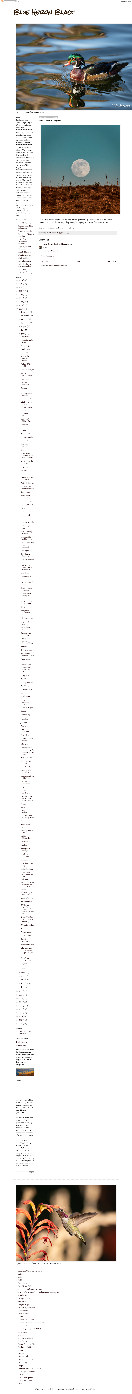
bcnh (22, 512)
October (24, 319)
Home (78, 261)
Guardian (22, 1301)
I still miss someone (25, 383)
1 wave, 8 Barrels (27, 505)
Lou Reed (24, 845)
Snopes (21, 1365)
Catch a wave (26, 349)
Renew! (23, 726)
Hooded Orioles (27, 441)
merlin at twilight (27, 370)
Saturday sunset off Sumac (26, 771)
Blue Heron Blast (43, 12)
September (25, 323)
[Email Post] (67, 233)
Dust (22, 787)
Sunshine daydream (25, 792)
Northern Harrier (27, 944)
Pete (22, 821)
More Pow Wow (27, 767)
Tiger (23, 607)
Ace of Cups (25, 346)
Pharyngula (22, 1332)
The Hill (21, 1374)
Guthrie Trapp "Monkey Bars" (27, 816)
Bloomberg (22, 1283)
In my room (25, 474)
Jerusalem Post (23, 1310)
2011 (21, 1013)
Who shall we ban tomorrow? (27, 487)
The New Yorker (25, 1380)
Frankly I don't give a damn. (26, 602)
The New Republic (25, 1377)
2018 (21, 309)
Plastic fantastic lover (26, 231)
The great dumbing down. (25, 702)
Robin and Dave (27, 434)
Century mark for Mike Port (27, 777)
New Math (25, 379)
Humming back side (27, 527)
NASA (20, 1316)
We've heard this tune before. (27, 462)
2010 (21, 1016)
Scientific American (25, 1359)
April (23, 976)
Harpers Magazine (25, 1304)
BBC (20, 1280)
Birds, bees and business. (26, 589)
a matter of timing (25, 272)
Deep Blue (25, 336)
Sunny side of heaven (26, 762)
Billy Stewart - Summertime (26, 555)
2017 (21, 991)
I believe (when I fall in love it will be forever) (27, 798)
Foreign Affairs (24, 1298)
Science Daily (23, 1356)
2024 (21, 287)
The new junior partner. (27, 739)
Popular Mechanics (25, 1338)
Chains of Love (26, 689)
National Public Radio (26, 1319)
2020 (21, 302)
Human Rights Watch (26, 1307)
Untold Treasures (25, 223)
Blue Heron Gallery (25, 1286)
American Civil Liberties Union (30, 1271)
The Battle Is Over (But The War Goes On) (27, 455)
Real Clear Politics (25, 1347)
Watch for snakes (27, 925)
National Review (24, 1326)
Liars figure (25, 550)
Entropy (24, 646)
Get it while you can (27, 628)
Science (21, 1353)
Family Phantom (24, 252)
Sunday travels (26, 519)
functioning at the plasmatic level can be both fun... (27, 885)
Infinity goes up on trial (27, 403)
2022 (21, 294)
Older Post (112, 261)
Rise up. (24, 388)
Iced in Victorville (25, 837)
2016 (21, 995)
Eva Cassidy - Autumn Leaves (27, 654)
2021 (21, 298)
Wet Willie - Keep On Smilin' (25, 358)
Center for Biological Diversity (30, 1289)
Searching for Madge (26, 445)
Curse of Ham (26, 935)
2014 (21, 1002)
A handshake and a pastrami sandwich (25, 265)
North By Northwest (25, 855)
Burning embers (24, 255)
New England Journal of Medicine (31, 1329)
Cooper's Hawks (27, 501)
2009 (21, 1020)
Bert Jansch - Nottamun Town (25, 612)
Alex (22, 450)
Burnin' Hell (25, 515)
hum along (25, 573)
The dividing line (27, 437)
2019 (21, 305)
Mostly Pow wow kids (25, 730)
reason (20, 1350)
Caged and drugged (25, 623)
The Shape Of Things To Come (26, 595)
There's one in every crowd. (26, 959)
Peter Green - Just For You (27, 532)
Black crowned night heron (26, 634)
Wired (20, 1384)
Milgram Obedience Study (25, 966)
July (23, 330)
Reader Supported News (27, 1344)
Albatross (24, 744)
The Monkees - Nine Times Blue (26, 669)
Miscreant (24, 860)
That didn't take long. (27, 864)
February (24, 983)
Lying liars (25, 675)
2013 (21, 1005)
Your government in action (27, 809)
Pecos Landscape (27, 932)
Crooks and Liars (24, 1295)
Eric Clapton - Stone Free (26, 496)
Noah (23, 928)
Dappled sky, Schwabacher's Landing (27, 716)
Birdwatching (23, 258)
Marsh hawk (25, 696)
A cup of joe (23, 269)
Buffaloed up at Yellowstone (26, 893)
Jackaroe (24, 722)
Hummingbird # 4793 (27, 341)
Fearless (23, 430)
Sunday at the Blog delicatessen (25, 227)
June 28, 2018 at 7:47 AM (52, 251)
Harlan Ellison (26, 353)
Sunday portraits (27, 682)
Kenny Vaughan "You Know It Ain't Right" (27, 919)
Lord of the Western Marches (26, 235)
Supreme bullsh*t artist (27, 408)
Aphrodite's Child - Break (27, 420)
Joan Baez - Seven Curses (26, 374)
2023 (21, 291)
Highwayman (26, 467)
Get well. (24, 470)
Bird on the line (27, 757)
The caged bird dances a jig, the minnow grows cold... (27, 750)
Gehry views (25, 693)
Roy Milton (25, 679)
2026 (21, 280)
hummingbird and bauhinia (26, 538)
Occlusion (24, 841)
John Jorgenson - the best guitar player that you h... (27, 951)
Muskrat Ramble (27, 898)
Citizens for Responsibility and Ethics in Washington (38, 1292)
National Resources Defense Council (32, 1323)
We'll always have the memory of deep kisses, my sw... (27, 909)
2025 (21, 284)
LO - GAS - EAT (27, 398)
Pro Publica (22, 1341)
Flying (23, 508)
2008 (21, 1023)
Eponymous (25, 659)
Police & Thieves (27, 483)
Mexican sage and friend (27, 560)
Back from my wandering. (22, 1043)
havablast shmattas (24, 425)
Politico (21, 1335)
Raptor (23, 711)
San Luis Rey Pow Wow (26, 782)
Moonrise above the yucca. (27, 478)
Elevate (23, 804)
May (23, 972)
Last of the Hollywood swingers (22, 241)
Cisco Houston (26, 735)
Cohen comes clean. (26, 577)
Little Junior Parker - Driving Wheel (27, 641)
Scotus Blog (22, 1362)
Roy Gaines (25, 686)
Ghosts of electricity (25, 414)
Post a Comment (47, 256)
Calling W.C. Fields (26, 365)
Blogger (93, 1389)
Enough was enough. (25, 849)
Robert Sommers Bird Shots (24, 1032)
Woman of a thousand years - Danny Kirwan (27, 875)
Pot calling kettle (27, 901)
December (25, 312)
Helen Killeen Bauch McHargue (55, 244)
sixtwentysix (25, 492)
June (23, 333)
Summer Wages (27, 707)
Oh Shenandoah (27, 618)
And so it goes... (27, 869)
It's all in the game (25, 825)
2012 (21, 1009)
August (24, 326)
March (24, 979)
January (24, 987)
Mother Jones (23, 1313)
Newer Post (43, 261)
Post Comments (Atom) (58, 265)
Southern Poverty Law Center (29, 1368)
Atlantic (21, 1274)
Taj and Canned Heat (27, 583)
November (25, 315)
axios (20, 1277)
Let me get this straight (26, 394)
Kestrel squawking (25, 940)
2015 (21, 998)
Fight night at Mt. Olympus (25, 248)
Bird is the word (27, 650)
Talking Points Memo (26, 1371)
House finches (26, 664)
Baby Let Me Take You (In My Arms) (26, 567)
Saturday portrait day (27, 831)
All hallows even (24, 261)
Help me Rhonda (27, 522)
